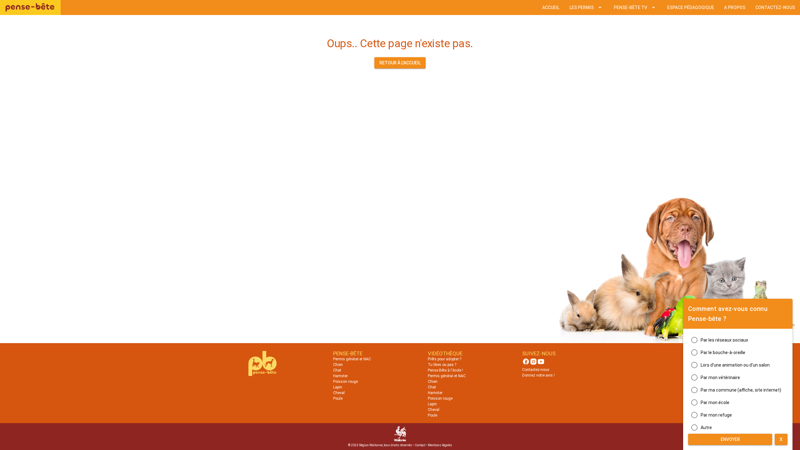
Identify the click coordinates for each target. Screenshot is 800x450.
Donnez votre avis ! (538, 375)
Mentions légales (440, 445)
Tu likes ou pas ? (442, 364)
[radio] (738, 340)
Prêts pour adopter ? (444, 359)
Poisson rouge (345, 381)
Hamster (340, 376)
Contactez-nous (535, 370)
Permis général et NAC (352, 359)
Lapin (337, 387)
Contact (420, 445)
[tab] (550, 7)
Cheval (339, 393)
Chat (337, 370)
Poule (337, 398)
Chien (338, 364)
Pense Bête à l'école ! (445, 370)
